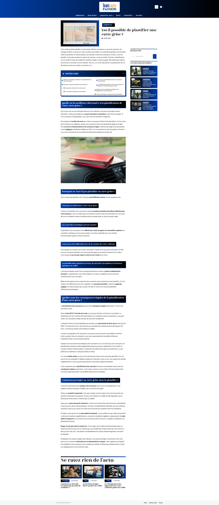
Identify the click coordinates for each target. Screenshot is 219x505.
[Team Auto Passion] (109, 7)
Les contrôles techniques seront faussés (75, 91)
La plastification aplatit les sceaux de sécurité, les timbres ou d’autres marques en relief (111, 85)
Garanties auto (146, 79)
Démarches (108, 25)
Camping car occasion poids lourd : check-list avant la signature (149, 95)
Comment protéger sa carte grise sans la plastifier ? (109, 94)
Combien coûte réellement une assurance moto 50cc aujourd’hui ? (149, 84)
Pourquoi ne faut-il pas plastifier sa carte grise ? (75, 84)
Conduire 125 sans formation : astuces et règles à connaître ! (149, 72)
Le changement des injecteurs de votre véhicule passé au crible (115, 486)
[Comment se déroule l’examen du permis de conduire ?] (71, 471)
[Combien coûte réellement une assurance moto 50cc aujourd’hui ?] (136, 82)
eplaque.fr (69, 129)
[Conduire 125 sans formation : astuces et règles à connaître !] (136, 71)
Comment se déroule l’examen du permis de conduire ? (71, 486)
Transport (145, 91)
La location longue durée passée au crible (92, 485)
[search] (156, 7)
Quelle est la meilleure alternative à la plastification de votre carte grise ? (77, 80)
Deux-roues (146, 68)
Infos (85, 480)
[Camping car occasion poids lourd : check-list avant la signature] (136, 94)
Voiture (108, 480)
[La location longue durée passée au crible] (93, 471)
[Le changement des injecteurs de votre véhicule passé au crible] (115, 471)
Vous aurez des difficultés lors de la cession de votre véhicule (110, 80)
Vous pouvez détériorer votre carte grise (75, 88)
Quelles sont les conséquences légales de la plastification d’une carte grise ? (107, 90)
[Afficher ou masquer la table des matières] (101, 74)
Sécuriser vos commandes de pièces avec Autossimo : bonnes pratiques (149, 107)
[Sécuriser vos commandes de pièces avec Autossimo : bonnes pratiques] (136, 105)
